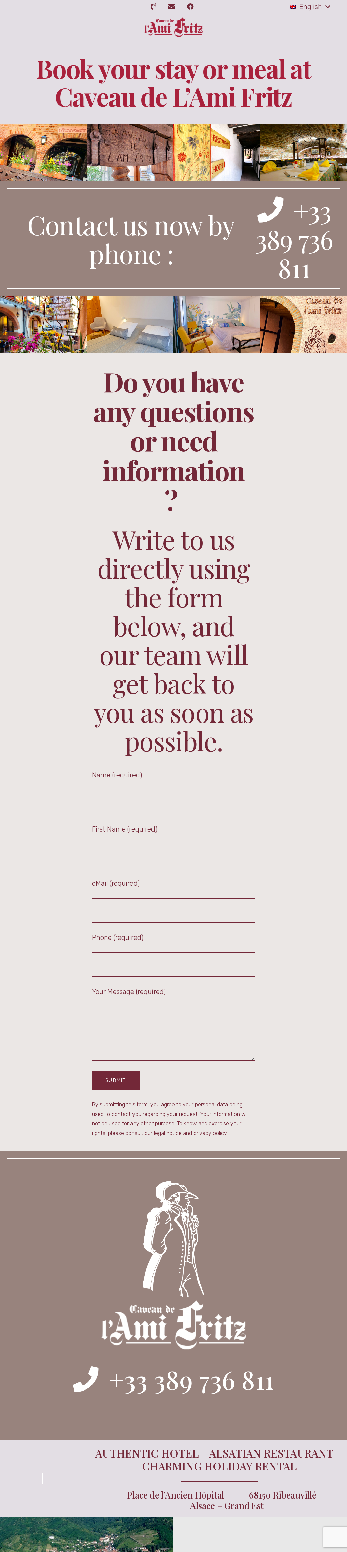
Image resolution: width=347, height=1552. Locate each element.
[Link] (155, 7)
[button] (310, 7)
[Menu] (16, 27)
